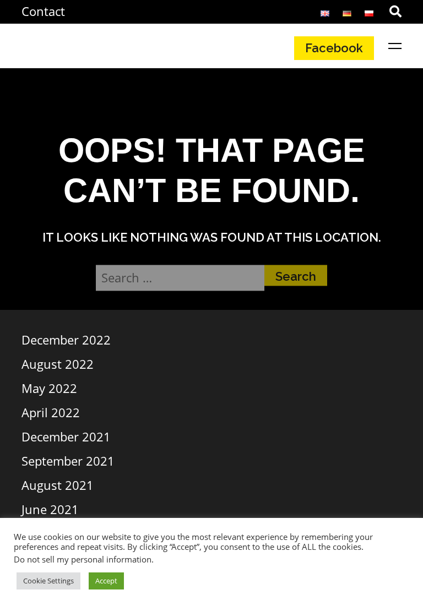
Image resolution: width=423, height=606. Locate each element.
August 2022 (57, 364)
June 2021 (50, 509)
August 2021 (57, 485)
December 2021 (66, 436)
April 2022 (50, 412)
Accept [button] (106, 581)
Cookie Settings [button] (48, 581)
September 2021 (68, 460)
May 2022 (49, 388)
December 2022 (66, 339)
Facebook (334, 48)
